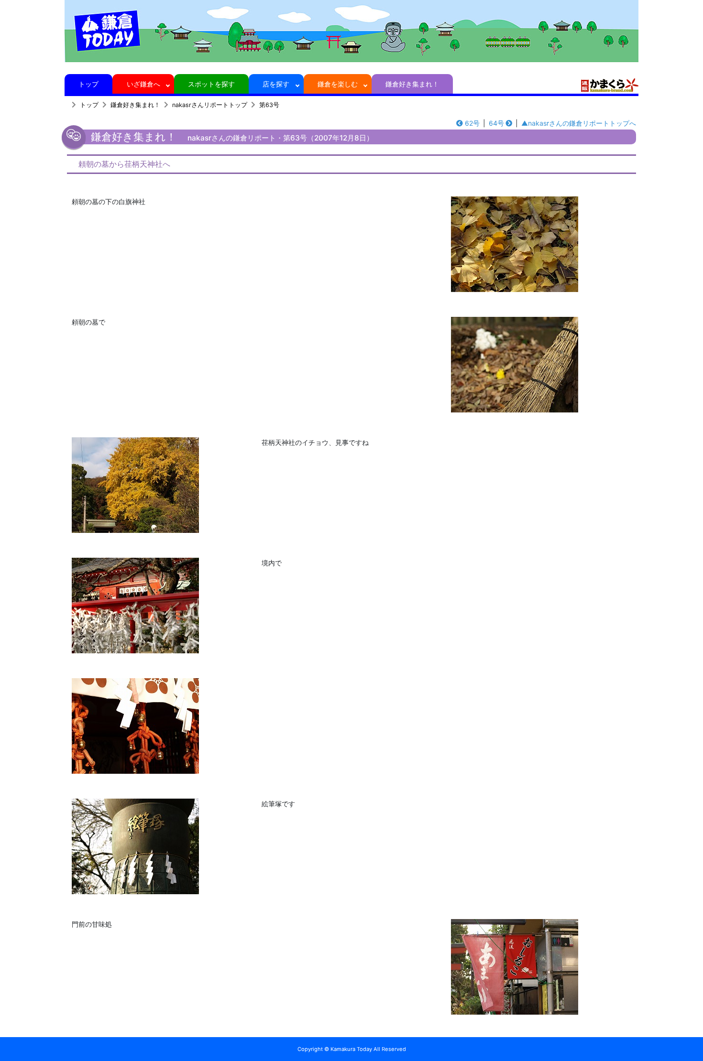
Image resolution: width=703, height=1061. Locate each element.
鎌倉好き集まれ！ (412, 84)
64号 (496, 123)
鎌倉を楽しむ (338, 84)
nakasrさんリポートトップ (209, 104)
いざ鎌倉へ (143, 84)
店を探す (276, 84)
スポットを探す (211, 84)
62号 (472, 123)
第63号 (269, 104)
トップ (88, 84)
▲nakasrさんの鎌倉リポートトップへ (578, 123)
